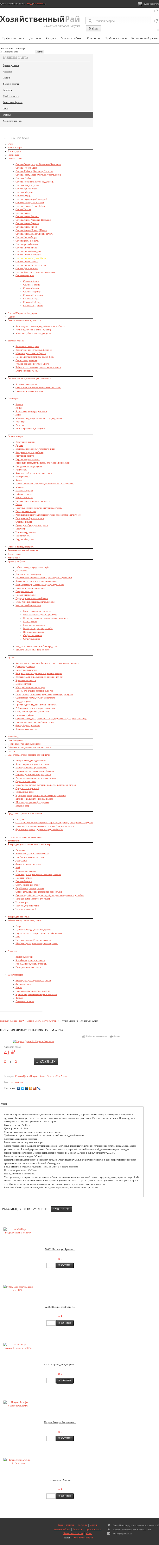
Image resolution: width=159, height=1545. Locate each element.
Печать (116, 1036)
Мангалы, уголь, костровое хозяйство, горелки (38, 874)
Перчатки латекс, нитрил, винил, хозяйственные (39, 933)
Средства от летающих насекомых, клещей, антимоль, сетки (45, 826)
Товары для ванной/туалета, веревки (33, 940)
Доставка (35, 38)
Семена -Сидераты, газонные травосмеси (35, 272)
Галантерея (13, 398)
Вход (29, 3)
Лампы (19, 987)
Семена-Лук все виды (26, 188)
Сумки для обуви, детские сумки (32, 525)
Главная (7, 114)
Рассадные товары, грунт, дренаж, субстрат (36, 778)
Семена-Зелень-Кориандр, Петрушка (33, 220)
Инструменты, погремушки (29, 466)
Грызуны (20, 819)
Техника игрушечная (26, 532)
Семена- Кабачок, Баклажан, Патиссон (34, 171)
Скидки (51, 38)
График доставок (13, 38)
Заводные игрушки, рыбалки (29, 452)
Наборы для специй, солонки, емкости (34, 690)
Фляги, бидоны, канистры (28, 725)
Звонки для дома (24, 984)
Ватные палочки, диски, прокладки (40, 614)
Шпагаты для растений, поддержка (32, 802)
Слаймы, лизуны (24, 521)
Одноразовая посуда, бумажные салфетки (36, 697)
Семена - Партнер (32, 291)
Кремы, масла (30, 621)
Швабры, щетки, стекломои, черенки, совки (37, 943)
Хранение (12, 951)
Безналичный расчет (12, 102)
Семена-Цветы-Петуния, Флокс (31, 258)
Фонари (19, 998)
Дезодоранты (22, 570)
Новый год (13, 736)
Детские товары (15, 436)
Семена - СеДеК (31, 298)
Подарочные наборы (25, 595)
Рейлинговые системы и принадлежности (35, 708)
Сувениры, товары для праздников (24, 837)
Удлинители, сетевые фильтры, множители (36, 994)
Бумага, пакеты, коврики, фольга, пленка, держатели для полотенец (48, 663)
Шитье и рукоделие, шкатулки (30, 428)
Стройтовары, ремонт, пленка (30, 888)
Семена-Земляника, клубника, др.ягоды (35, 181)
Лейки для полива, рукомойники (31, 767)
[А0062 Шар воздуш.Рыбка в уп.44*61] (18, 1288)
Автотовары (22, 850)
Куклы (19, 480)
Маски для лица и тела (34, 625)
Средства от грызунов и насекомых (25, 813)
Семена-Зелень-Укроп (26, 227)
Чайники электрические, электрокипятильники (38, 367)
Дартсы (19, 445)
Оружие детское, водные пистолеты (33, 501)
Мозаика (20, 487)
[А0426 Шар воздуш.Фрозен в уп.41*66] (18, 1231)
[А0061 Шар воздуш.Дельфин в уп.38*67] (18, 1346)
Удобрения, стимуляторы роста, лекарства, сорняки (41, 795)
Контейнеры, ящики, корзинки (30, 960)
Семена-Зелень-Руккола (27, 223)
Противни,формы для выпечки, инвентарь (36, 704)
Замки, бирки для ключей (28, 864)
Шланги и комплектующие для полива (34, 798)
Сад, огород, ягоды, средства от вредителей (29, 754)
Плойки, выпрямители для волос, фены (35, 357)
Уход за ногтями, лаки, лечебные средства (36, 646)
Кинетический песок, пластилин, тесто (34, 473)
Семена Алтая (16, 1082)
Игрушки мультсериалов (28, 459)
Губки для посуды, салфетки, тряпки (33, 929)
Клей (18, 867)
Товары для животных (18, 916)
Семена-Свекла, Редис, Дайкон (30, 206)
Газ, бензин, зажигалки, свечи (30, 857)
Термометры (22, 902)
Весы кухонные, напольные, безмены (34, 350)
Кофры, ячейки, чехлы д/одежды (31, 963)
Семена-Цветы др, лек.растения (31, 265)
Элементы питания (25, 1001)
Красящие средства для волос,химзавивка (36, 581)
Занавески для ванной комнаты (23, 550)
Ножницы (20, 421)
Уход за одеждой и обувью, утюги (32, 363)
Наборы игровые (24, 494)
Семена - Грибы (23, 178)
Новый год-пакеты (17, 740)
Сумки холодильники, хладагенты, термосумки (39, 891)
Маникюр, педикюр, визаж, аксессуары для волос (40, 418)
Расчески (20, 425)
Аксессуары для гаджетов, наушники (33, 980)
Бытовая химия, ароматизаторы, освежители (29, 378)
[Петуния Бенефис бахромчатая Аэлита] (18, 1404)
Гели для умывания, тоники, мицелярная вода (45, 618)
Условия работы (71, 38)
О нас (5, 108)
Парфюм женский (24, 591)
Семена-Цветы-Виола (26, 247)
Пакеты (11, 751)
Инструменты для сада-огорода (31, 760)
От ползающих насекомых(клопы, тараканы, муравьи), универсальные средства (54, 822)
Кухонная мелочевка (26, 680)
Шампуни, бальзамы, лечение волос (33, 649)
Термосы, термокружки (27, 905)
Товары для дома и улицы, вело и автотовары (30, 844)
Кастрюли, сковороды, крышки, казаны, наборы (39, 673)
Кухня (11, 657)
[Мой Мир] (27, 1088)
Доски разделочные (25, 666)
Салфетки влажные (32, 635)
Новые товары (15, 147)
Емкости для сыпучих (26, 670)
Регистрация (39, 3)
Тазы (18, 936)
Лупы (18, 414)
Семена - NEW (15, 158)
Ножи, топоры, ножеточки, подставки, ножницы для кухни (44, 694)
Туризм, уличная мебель (27, 909)
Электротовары (15, 974)
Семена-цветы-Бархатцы (27, 240)
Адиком (12, 316)
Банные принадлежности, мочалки (24, 320)
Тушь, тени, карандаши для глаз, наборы (35, 602)
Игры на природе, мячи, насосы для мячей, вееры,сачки (43, 462)
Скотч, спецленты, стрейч (28, 885)
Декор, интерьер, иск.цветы (21, 546)
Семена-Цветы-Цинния (27, 261)
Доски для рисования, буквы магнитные (35, 449)
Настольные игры (24, 497)
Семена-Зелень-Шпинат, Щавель (31, 230)
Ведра (18, 926)
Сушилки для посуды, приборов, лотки (35, 722)
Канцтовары (21, 469)
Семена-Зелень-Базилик (27, 216)
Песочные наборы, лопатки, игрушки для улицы (39, 508)
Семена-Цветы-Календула (28, 251)
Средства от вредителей (27, 788)
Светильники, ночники (26, 360)
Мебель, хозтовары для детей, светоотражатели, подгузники (45, 483)
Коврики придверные (26, 871)
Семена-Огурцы (23, 195)
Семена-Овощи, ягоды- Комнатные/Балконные (38, 164)
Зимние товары (15, 554)
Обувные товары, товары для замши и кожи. (29, 747)
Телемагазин (14, 840)
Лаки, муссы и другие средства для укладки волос (40, 584)
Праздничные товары (26, 511)
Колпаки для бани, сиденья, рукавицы (34, 329)
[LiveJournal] (39, 1088)
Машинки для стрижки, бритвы (31, 353)
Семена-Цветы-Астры (26, 237)
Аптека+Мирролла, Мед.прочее (23, 313)
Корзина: (151, 4)
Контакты (93, 38)
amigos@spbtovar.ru (122, 1533)
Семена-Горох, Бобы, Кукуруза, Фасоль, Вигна (38, 174)
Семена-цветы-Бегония (27, 244)
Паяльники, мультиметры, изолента (33, 991)
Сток (10, 144)
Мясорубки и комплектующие (30, 687)
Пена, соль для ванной (34, 632)
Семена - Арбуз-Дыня (26, 167)
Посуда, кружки (23, 701)
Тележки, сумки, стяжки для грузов (33, 898)
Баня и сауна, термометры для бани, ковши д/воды (40, 326)
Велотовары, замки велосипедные (32, 853)
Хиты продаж (14, 151)
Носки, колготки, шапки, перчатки (24, 744)
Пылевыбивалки (24, 881)
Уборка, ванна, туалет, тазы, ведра (24, 920)
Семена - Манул (31, 288)
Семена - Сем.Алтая (33, 295)
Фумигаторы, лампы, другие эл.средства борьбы (39, 829)
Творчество (21, 528)
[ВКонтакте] (19, 1088)
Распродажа (13, 155)
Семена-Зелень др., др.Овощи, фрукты (34, 233)
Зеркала (19, 404)
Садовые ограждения (26, 781)
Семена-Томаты (23, 209)
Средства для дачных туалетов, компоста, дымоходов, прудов (46, 785)
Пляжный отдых (24, 878)
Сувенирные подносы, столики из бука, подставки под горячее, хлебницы (51, 718)
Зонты (19, 407)
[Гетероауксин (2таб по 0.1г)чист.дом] (18, 1461)
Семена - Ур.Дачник (33, 305)
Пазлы (19, 504)
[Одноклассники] (31, 1088)
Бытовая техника (16, 340)
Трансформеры (23, 535)
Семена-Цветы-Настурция (28, 254)
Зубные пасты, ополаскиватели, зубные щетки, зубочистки (44, 577)
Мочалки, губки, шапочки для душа (33, 333)
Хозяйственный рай (12, 121)
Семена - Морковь (24, 192)
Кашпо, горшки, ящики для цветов (32, 764)
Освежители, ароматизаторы (29, 391)
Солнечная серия (31, 639)
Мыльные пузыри (24, 490)
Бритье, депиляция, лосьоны (37, 611)
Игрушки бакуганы (25, 539)
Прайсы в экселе (116, 38)
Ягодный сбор (22, 805)
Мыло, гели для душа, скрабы (38, 628)
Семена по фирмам (25, 275)
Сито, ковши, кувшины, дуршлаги (32, 711)
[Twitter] (23, 1088)
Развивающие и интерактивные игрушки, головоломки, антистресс (48, 515)
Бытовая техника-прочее (27, 346)
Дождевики (21, 860)
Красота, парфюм (16, 561)
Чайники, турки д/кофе (27, 729)
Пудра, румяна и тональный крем (32, 598)
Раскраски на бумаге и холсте (30, 518)
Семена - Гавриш (31, 284)
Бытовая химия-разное (27, 384)
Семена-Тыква (22, 213)
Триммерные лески (25, 792)
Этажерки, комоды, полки (28, 967)
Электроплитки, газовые (27, 370)
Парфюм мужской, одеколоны (30, 588)
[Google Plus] (35, 1088)
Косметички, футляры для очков (31, 411)
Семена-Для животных (27, 268)
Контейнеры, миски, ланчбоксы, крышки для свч (39, 677)
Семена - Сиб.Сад (32, 302)
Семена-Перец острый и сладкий (31, 199)
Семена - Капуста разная (27, 185)
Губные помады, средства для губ (32, 567)
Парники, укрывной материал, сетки (33, 774)
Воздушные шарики (25, 442)
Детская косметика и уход (28, 574)
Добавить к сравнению (96, 1036)
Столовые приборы (25, 715)
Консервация (14, 557)
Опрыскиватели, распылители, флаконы (35, 771)
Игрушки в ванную (25, 455)
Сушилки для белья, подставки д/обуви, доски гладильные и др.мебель (50, 895)
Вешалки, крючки (24, 956)
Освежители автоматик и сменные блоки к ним (38, 387)
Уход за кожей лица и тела (28, 605)
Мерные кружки (23, 684)
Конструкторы (22, 476)
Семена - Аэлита (31, 281)
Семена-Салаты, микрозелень (30, 202)
